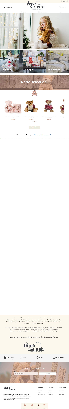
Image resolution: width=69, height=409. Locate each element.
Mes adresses (61, 394)
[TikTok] (64, 1)
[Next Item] (66, 226)
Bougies (50, 392)
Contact (39, 392)
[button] (67, 1)
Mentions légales (41, 394)
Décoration (51, 394)
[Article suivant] (63, 106)
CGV (39, 396)
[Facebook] (63, 1)
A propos (40, 390)
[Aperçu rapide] (13, 106)
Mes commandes (62, 392)
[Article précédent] (6, 106)
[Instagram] (61, 1)
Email (15, 371)
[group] (34, 109)
